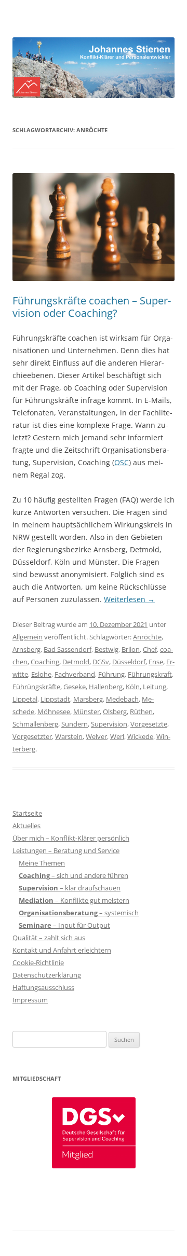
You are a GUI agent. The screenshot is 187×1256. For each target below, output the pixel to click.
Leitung (154, 686)
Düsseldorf (128, 661)
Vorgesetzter (32, 736)
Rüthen (141, 711)
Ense (156, 661)
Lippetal (24, 699)
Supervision (109, 724)
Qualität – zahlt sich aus (48, 937)
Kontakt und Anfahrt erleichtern (61, 950)
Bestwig (106, 649)
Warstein (69, 736)
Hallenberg (106, 686)
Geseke (74, 686)
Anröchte (147, 636)
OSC (121, 462)
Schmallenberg (35, 724)
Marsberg (88, 699)
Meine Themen (42, 863)
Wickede (140, 736)
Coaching (45, 661)
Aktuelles (26, 825)
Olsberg (115, 711)
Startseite (27, 813)
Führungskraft (150, 674)
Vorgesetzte (148, 724)
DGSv (100, 661)
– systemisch (79, 912)
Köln (133, 686)
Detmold (75, 661)
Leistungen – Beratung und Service (65, 850)
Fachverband (75, 674)
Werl (117, 736)
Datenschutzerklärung (46, 975)
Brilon (131, 649)
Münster (86, 711)
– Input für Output (64, 925)
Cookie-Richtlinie (38, 962)
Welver (96, 736)
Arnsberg (26, 649)
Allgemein (27, 636)
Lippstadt (55, 699)
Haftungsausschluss (43, 987)
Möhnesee (53, 711)
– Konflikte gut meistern (74, 900)
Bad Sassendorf (67, 649)
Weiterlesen (129, 599)
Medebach (122, 699)
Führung (111, 674)
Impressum (30, 999)
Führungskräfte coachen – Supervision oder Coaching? (91, 307)
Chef (150, 649)
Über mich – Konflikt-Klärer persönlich (70, 838)
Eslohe (41, 674)
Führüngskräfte (36, 686)
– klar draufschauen (70, 887)
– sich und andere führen (73, 875)
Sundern (74, 724)
